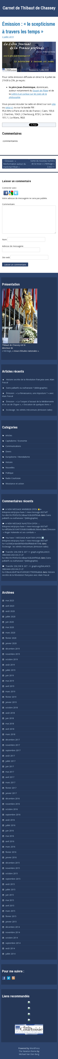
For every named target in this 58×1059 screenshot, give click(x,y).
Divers (8, 451)
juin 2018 (9, 718)
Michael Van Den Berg (29, 1054)
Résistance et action (14, 483)
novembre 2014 (12, 932)
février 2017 (10, 787)
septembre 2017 (12, 750)
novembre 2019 (12, 654)
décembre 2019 (12, 648)
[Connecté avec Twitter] (16, 194)
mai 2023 (9, 600)
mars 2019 (10, 691)
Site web (6, 257)
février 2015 (10, 916)
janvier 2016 (11, 857)
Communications (13, 446)
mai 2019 (9, 680)
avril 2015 (9, 905)
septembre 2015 (12, 878)
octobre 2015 (11, 873)
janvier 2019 (11, 702)
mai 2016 (9, 836)
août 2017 (10, 755)
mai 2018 (9, 723)
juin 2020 (9, 622)
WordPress (35, 1048)
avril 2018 (9, 729)
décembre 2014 (12, 927)
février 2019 (10, 696)
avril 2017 (9, 777)
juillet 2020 (10, 616)
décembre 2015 (12, 862)
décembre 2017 (12, 739)
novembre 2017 (12, 745)
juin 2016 (9, 830)
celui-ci (9, 107)
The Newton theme (28, 1051)
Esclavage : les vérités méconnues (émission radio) (29, 409)
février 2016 (10, 852)
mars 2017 (10, 782)
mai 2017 (9, 771)
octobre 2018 (11, 707)
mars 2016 (10, 846)
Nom (4, 239)
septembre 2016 (12, 814)
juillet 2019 (10, 670)
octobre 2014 (11, 937)
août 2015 (10, 884)
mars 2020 (10, 632)
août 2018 (10, 713)
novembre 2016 (12, 804)
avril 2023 (9, 605)
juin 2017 (9, 766)
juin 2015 (9, 895)
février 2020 (10, 638)
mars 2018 (10, 734)
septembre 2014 (12, 943)
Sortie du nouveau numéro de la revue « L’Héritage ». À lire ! (42, 163)
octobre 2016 (11, 809)
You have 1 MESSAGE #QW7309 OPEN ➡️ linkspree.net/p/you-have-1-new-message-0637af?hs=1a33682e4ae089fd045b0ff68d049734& (25, 540)
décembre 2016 (12, 798)
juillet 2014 (10, 953)
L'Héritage (6, 351)
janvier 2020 (11, 643)
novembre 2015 (12, 868)
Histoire (9, 462)
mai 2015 (9, 900)
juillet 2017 (10, 761)
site (54, 104)
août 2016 (10, 820)
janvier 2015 (11, 921)
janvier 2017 (11, 793)
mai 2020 (9, 627)
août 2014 (10, 948)
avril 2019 (9, 686)
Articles (8, 435)
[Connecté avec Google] (11, 194)
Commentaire (8, 204)
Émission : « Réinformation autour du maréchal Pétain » (14, 164)
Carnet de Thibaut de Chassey (29, 8)
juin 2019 (9, 675)
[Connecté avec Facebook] (6, 194)
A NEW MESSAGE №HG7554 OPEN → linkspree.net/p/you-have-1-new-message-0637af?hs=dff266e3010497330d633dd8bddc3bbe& (25, 526)
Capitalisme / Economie (16, 440)
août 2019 (10, 664)
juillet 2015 (10, 889)
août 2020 (10, 611)
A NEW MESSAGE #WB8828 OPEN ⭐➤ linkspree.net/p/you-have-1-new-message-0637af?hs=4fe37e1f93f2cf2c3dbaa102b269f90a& (25, 512)
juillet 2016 (10, 825)
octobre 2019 (11, 659)
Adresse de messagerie (12, 246)
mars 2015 (10, 911)
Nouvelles (9, 467)
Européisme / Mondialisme (17, 456)
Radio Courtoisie (13, 478)
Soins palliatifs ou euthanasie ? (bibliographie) (26, 387)
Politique (9, 473)
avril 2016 (9, 841)
